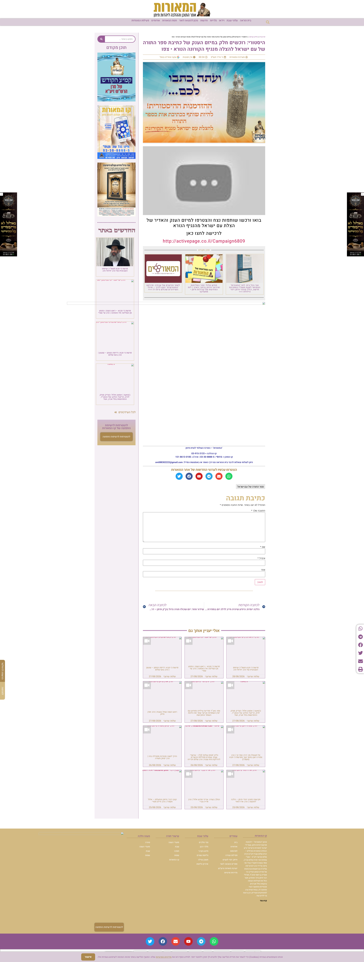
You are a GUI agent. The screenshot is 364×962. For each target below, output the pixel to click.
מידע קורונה (253, 37)
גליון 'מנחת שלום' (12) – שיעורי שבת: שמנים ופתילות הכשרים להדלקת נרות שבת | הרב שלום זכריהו (204, 757)
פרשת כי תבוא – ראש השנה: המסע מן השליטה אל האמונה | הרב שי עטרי (204, 668)
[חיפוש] (101, 39)
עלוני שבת (232, 20)
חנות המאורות (169, 20)
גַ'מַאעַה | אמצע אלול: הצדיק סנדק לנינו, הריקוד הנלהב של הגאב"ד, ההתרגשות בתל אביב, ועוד (246, 713)
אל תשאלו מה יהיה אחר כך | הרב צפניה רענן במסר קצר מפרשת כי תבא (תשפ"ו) (245, 757)
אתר (263, 570)
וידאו (221, 20)
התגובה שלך (258, 510)
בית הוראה (245, 20)
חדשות (204, 20)
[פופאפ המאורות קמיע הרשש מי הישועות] (116, 100)
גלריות (213, 20)
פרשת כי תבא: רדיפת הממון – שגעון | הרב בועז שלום (162, 668)
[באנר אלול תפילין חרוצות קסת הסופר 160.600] (8, 255)
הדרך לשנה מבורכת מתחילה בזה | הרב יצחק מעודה (162, 757)
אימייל (261, 558)
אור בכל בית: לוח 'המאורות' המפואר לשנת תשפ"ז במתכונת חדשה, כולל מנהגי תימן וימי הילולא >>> (244, 288)
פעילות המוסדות (140, 20)
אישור (88, 957)
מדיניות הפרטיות (163, 957)
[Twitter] (179, 476)
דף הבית (262, 37)
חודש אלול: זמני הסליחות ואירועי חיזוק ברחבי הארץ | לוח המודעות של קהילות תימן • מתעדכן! (204, 288)
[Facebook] (189, 476)
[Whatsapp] (228, 476)
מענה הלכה (144, 836)
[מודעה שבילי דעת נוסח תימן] (116, 215)
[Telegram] (209, 476)
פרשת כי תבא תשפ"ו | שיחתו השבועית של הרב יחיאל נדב (245, 668)
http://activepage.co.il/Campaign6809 (204, 241)
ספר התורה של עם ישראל (250, 486)
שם (262, 547)
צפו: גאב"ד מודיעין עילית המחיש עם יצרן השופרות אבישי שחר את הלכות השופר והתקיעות (204, 713)
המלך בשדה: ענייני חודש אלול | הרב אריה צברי (204, 800)
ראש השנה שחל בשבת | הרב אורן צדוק (162, 713)
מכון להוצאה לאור (188, 20)
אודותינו (155, 20)
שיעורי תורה (172, 836)
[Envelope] (219, 476)
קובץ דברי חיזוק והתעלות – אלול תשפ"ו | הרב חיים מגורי (162, 800)
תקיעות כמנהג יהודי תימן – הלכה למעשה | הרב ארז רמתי (245, 800)
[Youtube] (199, 476)
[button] (267, 22)
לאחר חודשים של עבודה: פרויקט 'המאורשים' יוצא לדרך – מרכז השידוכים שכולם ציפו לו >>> (163, 287)
